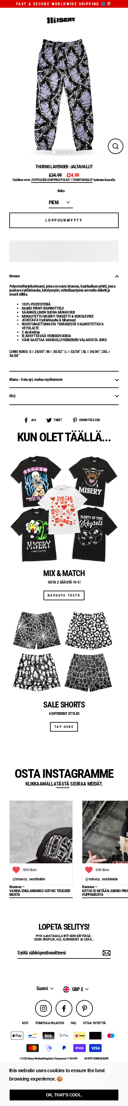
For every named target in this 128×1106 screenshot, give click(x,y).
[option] (64, 95)
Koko (60, 191)
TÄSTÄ (62, 784)
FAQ (12, 396)
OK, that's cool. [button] (64, 1094)
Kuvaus (14, 276)
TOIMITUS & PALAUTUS (49, 1023)
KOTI (25, 1023)
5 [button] (74, 152)
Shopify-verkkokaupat (96, 1058)
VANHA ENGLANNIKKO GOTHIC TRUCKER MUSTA (39, 893)
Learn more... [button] (82, 1079)
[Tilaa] (106, 953)
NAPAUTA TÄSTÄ (64, 595)
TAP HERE (64, 727)
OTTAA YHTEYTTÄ (94, 1023)
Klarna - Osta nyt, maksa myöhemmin (35, 379)
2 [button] (60, 152)
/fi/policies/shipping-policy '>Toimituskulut (62, 180)
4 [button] (69, 152)
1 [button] (54, 152)
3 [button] (64, 152)
